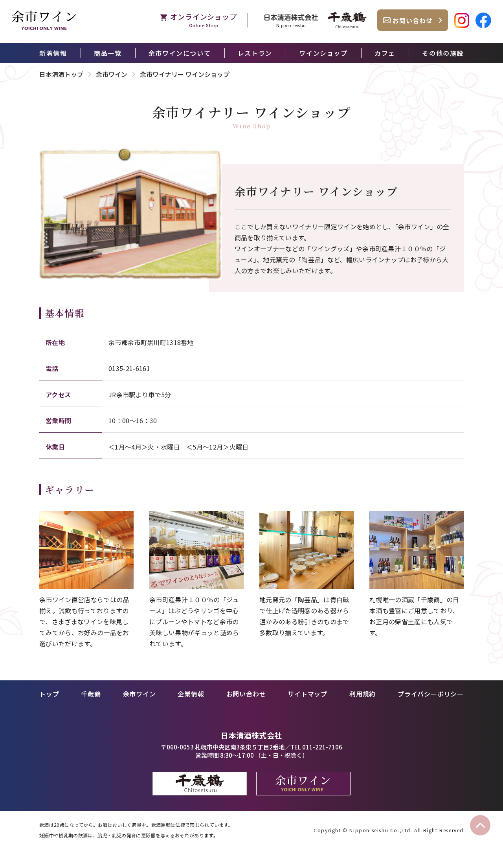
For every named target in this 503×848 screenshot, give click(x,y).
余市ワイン (111, 74)
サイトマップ (307, 694)
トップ (49, 694)
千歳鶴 (91, 694)
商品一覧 (107, 53)
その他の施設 (443, 53)
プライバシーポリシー (431, 694)
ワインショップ (323, 53)
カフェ (384, 53)
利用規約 (362, 694)
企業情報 (191, 694)
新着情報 (53, 53)
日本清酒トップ (61, 74)
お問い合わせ (246, 694)
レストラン (255, 53)
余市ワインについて (180, 53)
